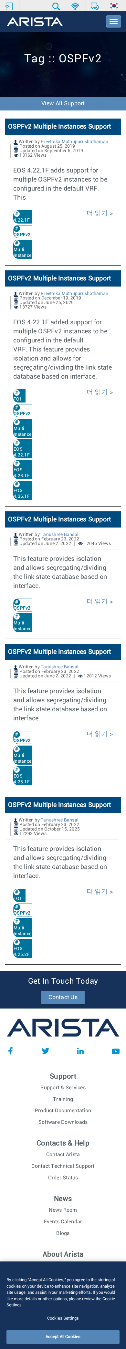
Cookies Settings (63, 1318)
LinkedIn (80, 1051)
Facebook (10, 1051)
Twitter (45, 1051)
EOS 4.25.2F (22, 951)
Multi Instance (22, 252)
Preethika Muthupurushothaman (74, 142)
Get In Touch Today (63, 981)
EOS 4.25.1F (22, 779)
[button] (57, 6)
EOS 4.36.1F (22, 493)
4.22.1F (22, 220)
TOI (17, 399)
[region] (63, 1305)
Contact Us (63, 997)
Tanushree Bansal (60, 534)
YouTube (116, 1051)
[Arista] (34, 22)
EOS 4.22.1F (22, 452)
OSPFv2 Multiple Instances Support (59, 126)
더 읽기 (98, 213)
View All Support (63, 104)
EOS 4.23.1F (22, 473)
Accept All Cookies (63, 1337)
